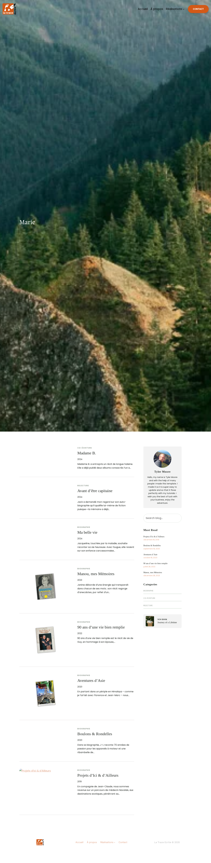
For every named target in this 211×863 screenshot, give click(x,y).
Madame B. (86, 453)
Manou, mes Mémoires (95, 574)
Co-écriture (84, 448)
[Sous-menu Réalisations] (183, 9)
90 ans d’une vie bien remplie (101, 627)
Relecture (83, 485)
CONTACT (198, 8)
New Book (162, 619)
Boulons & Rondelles (94, 734)
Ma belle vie (87, 532)
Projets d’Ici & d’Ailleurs (97, 775)
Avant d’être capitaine (94, 491)
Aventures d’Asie (91, 680)
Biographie (83, 527)
